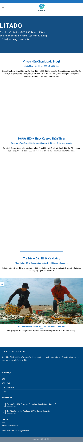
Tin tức (4, 392)
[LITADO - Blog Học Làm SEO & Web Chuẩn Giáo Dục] (41, 8)
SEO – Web (6, 383)
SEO (3, 379)
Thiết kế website (8, 387)
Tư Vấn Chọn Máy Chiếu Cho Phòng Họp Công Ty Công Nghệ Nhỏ (31, 404)
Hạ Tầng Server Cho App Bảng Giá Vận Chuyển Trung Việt (28, 411)
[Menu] (3, 8)
